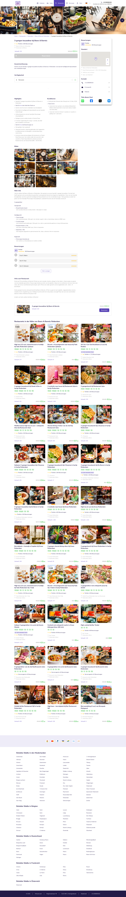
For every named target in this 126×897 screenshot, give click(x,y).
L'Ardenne (42, 830)
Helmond (42, 800)
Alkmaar (18, 759)
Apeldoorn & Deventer (22, 771)
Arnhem (18, 774)
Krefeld (65, 843)
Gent (41, 813)
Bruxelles (18, 824)
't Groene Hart (43, 789)
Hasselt (42, 822)
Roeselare (89, 813)
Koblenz (65, 840)
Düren (41, 843)
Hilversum (65, 756)
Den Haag (19, 800)
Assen (18, 777)
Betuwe (18, 783)
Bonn (17, 851)
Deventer (42, 759)
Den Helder (43, 756)
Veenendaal (89, 777)
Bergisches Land (20, 843)
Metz (64, 867)
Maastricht (66, 768)
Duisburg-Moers (44, 840)
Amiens (18, 867)
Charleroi (18, 827)
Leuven (65, 810)
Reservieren (104, 310)
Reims (64, 875)
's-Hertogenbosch (91, 756)
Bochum (18, 848)
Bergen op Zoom (20, 780)
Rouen (88, 867)
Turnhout (88, 819)
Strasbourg (89, 870)
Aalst (17, 810)
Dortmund (19, 854)
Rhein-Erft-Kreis (90, 854)
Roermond (66, 792)
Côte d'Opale (19, 875)
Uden (87, 768)
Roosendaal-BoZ (67, 795)
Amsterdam (19, 768)
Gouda (41, 786)
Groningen (42, 792)
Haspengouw (43, 819)
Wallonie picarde (90, 827)
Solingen (18, 857)
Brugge (18, 819)
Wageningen (89, 783)
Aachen (18, 840)
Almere (18, 762)
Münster (88, 843)
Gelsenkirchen (43, 851)
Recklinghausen (90, 851)
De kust (18, 830)
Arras (17, 870)
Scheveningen (66, 800)
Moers (64, 851)
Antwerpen (19, 813)
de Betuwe (19, 792)
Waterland (89, 786)
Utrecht (88, 771)
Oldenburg (89, 846)
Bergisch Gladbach (21, 846)
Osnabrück (89, 848)
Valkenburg (89, 774)
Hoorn (64, 759)
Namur (65, 824)
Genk (41, 810)
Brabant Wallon (20, 816)
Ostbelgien (89, 810)
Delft (17, 795)
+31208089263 (95, 894)
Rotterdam (66, 797)
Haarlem (42, 795)
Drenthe (42, 768)
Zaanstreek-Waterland (92, 792)
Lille (41, 875)
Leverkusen (66, 848)
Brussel (18, 822)
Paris (64, 872)
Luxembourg (66, 816)
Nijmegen (65, 774)
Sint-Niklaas (89, 816)
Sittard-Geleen (90, 759)
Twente (88, 765)
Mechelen (65, 819)
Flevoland (42, 780)
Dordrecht (42, 765)
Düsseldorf (43, 846)
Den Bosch (19, 797)
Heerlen (42, 797)
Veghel (88, 780)
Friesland (42, 783)
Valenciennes (89, 872)
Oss (64, 783)
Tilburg (88, 762)
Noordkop (65, 777)
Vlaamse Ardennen (91, 822)
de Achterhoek (20, 789)
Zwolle (88, 800)
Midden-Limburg (67, 771)
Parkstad (65, 789)
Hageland (42, 816)
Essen (41, 848)
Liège (64, 813)
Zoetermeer (89, 797)
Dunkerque (43, 867)
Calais (18, 872)
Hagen (41, 854)
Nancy (64, 870)
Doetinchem (43, 762)
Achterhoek (19, 756)
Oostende (65, 830)
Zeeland (88, 795)
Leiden (65, 765)
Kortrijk (42, 827)
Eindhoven (42, 774)
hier (21, 105)
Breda (17, 786)
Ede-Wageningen (44, 771)
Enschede (42, 777)
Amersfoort (19, 765)
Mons (64, 822)
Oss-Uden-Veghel (68, 786)
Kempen (42, 824)
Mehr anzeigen (46, 271)
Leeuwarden (66, 762)
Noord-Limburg (67, 780)
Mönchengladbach (91, 840)
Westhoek (89, 830)
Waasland (89, 824)
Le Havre (42, 872)
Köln (64, 846)
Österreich (19, 885)
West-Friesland (90, 789)
